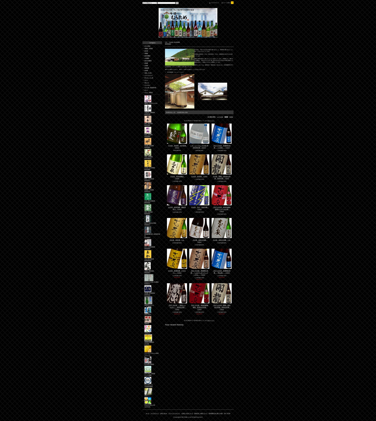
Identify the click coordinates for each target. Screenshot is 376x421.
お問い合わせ (163, 413)
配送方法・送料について (200, 413)
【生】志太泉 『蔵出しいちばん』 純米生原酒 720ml (177, 307)
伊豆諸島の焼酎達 (149, 364)
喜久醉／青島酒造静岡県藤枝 (149, 146)
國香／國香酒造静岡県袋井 (148, 124)
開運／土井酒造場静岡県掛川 (149, 179)
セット (146, 90)
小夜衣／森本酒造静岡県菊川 (149, 271)
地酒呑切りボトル (149, 305)
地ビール (146, 82)
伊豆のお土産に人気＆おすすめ (149, 405)
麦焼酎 (146, 63)
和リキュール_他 (148, 78)
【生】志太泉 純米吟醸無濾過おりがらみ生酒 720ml (221, 209)
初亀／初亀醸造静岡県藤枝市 (148, 157)
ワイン (146, 80)
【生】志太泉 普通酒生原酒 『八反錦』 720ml (221, 147)
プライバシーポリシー (174, 413)
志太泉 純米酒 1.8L (177, 240)
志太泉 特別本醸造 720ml (177, 177)
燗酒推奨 (146, 323)
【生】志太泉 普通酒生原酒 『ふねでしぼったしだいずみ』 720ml (199, 273)
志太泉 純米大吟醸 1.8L (221, 240)
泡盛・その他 (147, 73)
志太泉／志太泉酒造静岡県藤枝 (149, 168)
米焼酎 (146, 70)
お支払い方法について (187, 413)
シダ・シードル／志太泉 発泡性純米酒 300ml (199, 147)
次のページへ (210, 121)
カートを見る (228, 3)
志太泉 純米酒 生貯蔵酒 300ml (177, 147)
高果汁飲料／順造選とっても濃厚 (149, 374)
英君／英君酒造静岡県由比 (148, 212)
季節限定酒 (147, 333)
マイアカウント (215, 3)
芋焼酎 (146, 65)
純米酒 (146, 51)
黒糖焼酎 (146, 68)
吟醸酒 (146, 53)
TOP (166, 42)
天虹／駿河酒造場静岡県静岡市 (149, 259)
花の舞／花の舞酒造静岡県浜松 (149, 294)
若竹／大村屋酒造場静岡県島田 (149, 247)
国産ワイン (147, 395)
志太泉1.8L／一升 (170, 112)
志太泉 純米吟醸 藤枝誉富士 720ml (177, 208)
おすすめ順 (220, 117)
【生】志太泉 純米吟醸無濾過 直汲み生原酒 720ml (199, 307)
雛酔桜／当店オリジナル (150, 103)
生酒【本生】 (147, 314)
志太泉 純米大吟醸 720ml (200, 241)
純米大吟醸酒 (147, 60)
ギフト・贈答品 (148, 92)
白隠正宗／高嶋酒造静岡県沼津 (149, 113)
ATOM (228, 413)
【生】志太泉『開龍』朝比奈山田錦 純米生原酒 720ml (221, 307)
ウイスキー (147, 85)
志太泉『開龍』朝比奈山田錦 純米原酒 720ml (221, 177)
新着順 (231, 117)
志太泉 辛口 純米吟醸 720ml (200, 208)
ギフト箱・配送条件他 (150, 87)
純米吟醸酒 (147, 56)
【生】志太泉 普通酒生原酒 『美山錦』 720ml (221, 272)
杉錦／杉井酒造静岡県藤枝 (148, 135)
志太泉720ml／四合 (182, 112)
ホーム (147, 413)
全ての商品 (147, 46)
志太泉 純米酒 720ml (199, 176)
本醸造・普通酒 (148, 48)
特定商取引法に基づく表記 (216, 413)
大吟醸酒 (146, 58)
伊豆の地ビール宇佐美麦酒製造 (148, 385)
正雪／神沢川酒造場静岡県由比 (149, 201)
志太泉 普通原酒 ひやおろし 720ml (177, 272)
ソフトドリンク (148, 75)
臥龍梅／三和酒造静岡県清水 (149, 190)
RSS (225, 413)
